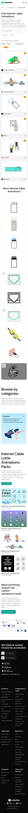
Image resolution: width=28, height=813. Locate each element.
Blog (16, 739)
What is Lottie (19, 742)
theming (12, 35)
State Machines (19, 754)
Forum (17, 744)
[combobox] (10, 43)
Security (17, 777)
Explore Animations (6, 720)
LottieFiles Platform (6, 692)
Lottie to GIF (18, 714)
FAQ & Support (19, 747)
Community (18, 752)
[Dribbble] (20, 803)
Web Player (18, 703)
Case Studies (5, 734)
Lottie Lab (18, 749)
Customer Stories (6, 739)
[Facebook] (8, 803)
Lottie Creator (5, 694)
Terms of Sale (19, 784)
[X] (14, 803)
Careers (3, 783)
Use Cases (4, 737)
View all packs (6, 483)
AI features (18, 764)
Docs (16, 734)
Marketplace (4, 713)
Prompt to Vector (20, 706)
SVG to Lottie (19, 711)
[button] (14, 31)
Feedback (4, 775)
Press (2, 777)
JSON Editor (18, 719)
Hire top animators (8, 612)
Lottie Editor (4, 704)
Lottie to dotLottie (20, 716)
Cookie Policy (19, 787)
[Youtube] (17, 803)
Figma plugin (4, 697)
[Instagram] (11, 803)
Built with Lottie (5, 742)
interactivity (5, 35)
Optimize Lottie (19, 721)
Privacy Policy (19, 775)
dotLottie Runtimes (20, 761)
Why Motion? (5, 744)
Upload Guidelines (20, 794)
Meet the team (5, 780)
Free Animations (5, 711)
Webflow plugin (19, 694)
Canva (17, 696)
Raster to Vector (20, 709)
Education (18, 737)
